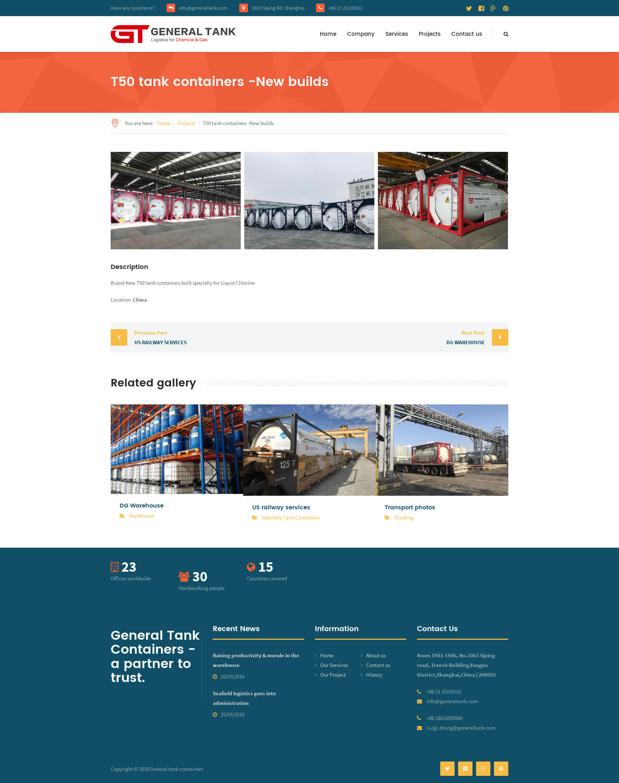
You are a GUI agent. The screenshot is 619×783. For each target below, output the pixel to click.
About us (375, 655)
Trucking (403, 517)
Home (328, 34)
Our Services (334, 665)
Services (396, 34)
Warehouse (141, 515)
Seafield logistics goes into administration (244, 698)
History (374, 674)
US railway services (160, 337)
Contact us (466, 34)
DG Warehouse (465, 337)
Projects (430, 34)
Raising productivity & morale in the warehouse (256, 660)
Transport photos (410, 507)
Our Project (333, 674)
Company (361, 34)
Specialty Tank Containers (290, 517)
